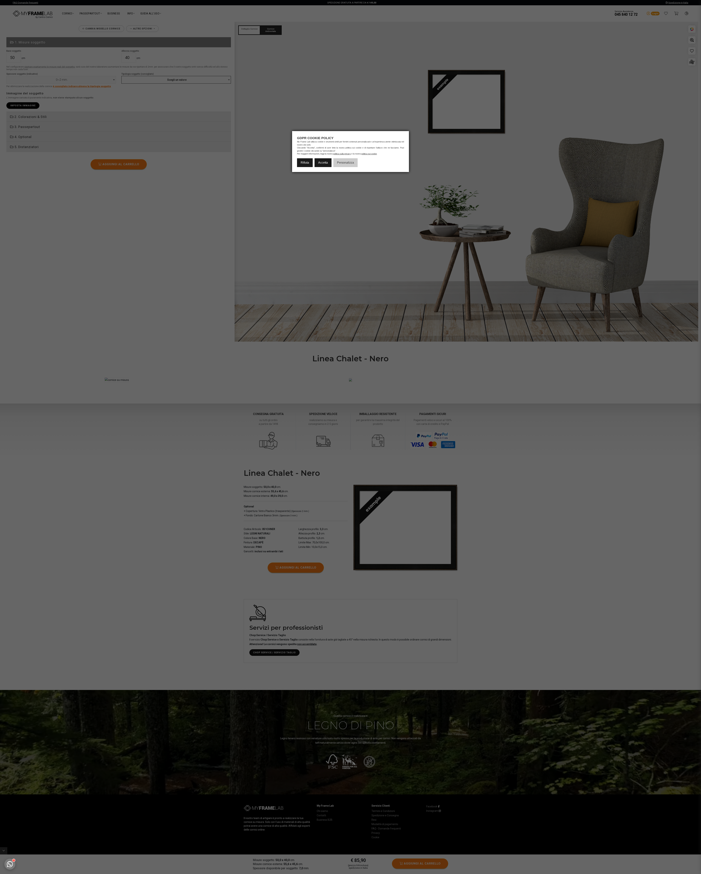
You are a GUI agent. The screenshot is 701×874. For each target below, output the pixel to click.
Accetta (323, 162)
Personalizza (345, 162)
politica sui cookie (369, 154)
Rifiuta (305, 162)
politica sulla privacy (342, 154)
